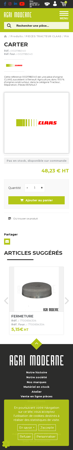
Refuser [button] (25, 436)
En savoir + (27, 427)
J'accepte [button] (47, 427)
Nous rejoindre (47, 4)
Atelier (37, 391)
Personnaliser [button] (46, 436)
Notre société (36, 377)
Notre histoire (36, 372)
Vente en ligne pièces (37, 396)
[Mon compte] (55, 4)
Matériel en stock (36, 386)
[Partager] (7, 242)
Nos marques (36, 382)
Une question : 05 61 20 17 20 (35, 4)
